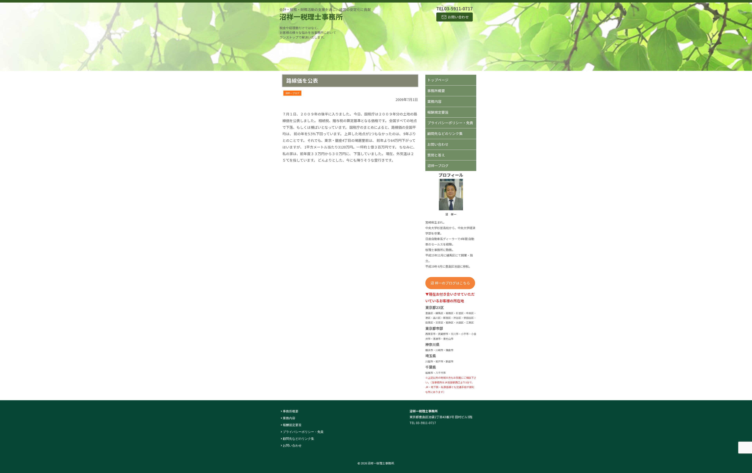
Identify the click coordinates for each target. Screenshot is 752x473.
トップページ (437, 79)
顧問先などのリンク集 (445, 133)
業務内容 (434, 101)
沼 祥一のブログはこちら (450, 282)
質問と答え (436, 154)
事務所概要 (436, 90)
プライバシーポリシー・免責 (450, 122)
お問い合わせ (458, 16)
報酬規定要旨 (437, 112)
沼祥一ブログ (292, 93)
